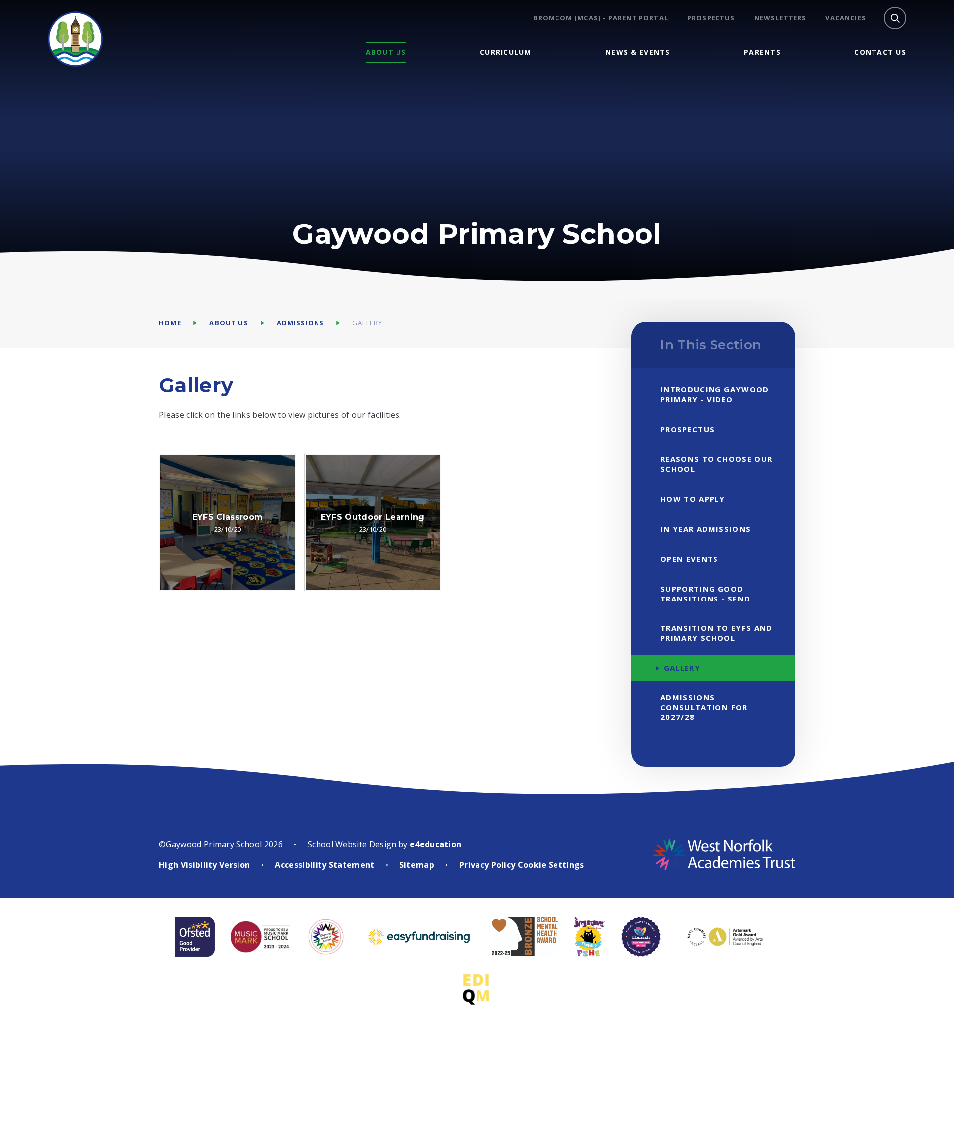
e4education (436, 844)
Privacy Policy (487, 864)
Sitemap (416, 864)
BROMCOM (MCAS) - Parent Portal (600, 18)
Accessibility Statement (324, 864)
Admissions (300, 322)
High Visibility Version (204, 864)
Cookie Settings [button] (551, 864)
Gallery (367, 322)
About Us (228, 322)
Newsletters (780, 18)
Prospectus (711, 18)
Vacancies (845, 18)
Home (170, 322)
